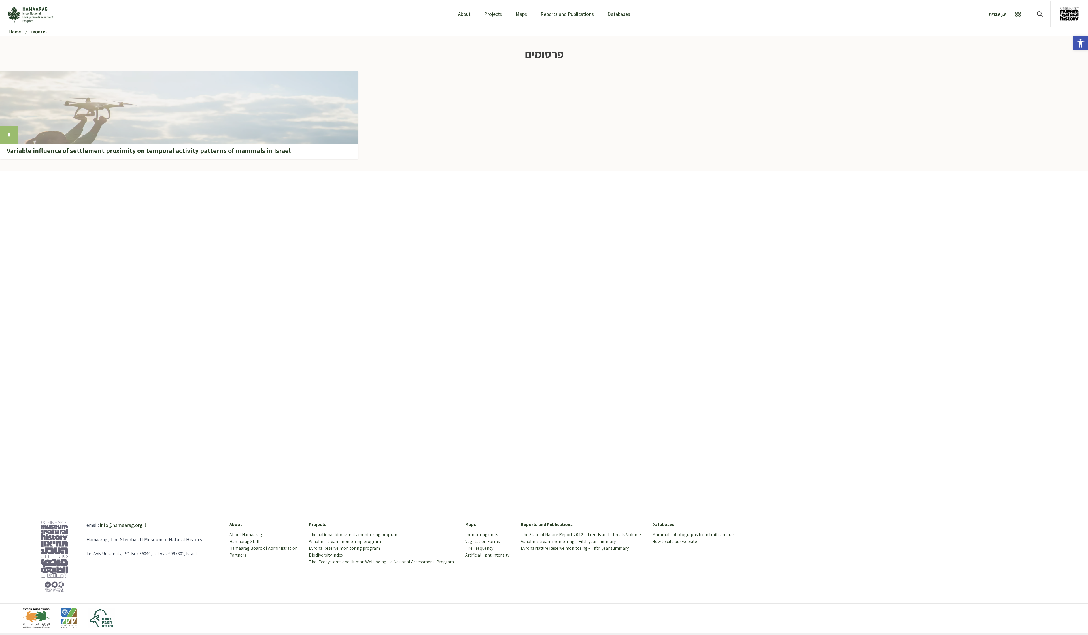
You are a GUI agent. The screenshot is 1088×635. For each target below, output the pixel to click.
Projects (493, 14)
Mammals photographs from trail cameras (693, 535)
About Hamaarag (246, 535)
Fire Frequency (479, 548)
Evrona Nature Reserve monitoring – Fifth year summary (575, 548)
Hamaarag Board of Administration (264, 548)
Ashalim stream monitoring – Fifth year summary (568, 541)
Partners (238, 555)
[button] (1080, 43)
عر (1004, 14)
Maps (521, 14)
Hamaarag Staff (245, 541)
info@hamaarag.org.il (123, 525)
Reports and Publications (567, 14)
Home (15, 32)
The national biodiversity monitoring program (354, 535)
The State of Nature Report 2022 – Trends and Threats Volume (581, 535)
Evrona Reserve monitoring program (344, 548)
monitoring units (481, 535)
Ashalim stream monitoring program (345, 541)
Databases (618, 14)
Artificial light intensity (487, 555)
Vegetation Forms (482, 541)
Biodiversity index (326, 555)
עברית (994, 14)
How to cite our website (674, 541)
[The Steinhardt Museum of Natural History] (1069, 14)
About (464, 14)
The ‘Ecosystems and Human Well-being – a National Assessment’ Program (381, 562)
